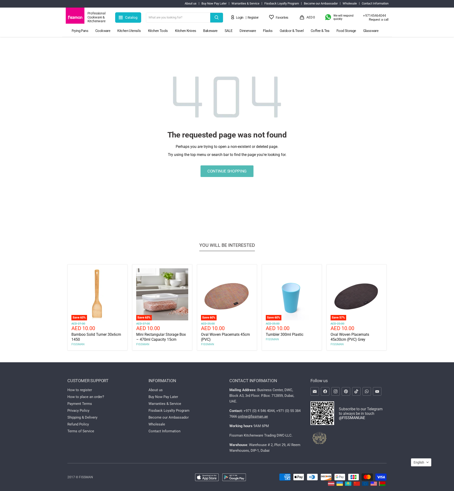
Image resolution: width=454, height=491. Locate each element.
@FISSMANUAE (352, 418)
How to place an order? (85, 397)
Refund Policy (78, 424)
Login (240, 17)
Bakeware (210, 31)
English (419, 462)
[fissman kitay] (357, 484)
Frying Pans (80, 31)
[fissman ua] (339, 484)
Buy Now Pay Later (214, 3)
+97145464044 (374, 15)
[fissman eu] (365, 484)
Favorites (282, 17)
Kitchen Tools (158, 31)
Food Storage (346, 31)
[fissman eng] (374, 484)
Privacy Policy (78, 410)
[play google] (234, 477)
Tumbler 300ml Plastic (284, 334)
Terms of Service (80, 431)
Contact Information (375, 3)
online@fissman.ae (253, 416)
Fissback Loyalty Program (281, 3)
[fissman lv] (331, 484)
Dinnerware (248, 31)
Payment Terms (79, 404)
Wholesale (350, 3)
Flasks (267, 31)
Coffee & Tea (320, 31)
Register (253, 17)
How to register (79, 390)
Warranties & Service (245, 3)
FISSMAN (77, 344)
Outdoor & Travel (292, 31)
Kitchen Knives (185, 31)
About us (190, 3)
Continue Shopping (227, 171)
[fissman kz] (348, 484)
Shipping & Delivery (82, 417)
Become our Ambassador (321, 3)
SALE (229, 31)
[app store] (207, 477)
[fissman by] (382, 484)
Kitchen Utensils (129, 31)
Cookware (102, 31)
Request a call (379, 19)
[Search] (216, 17)
